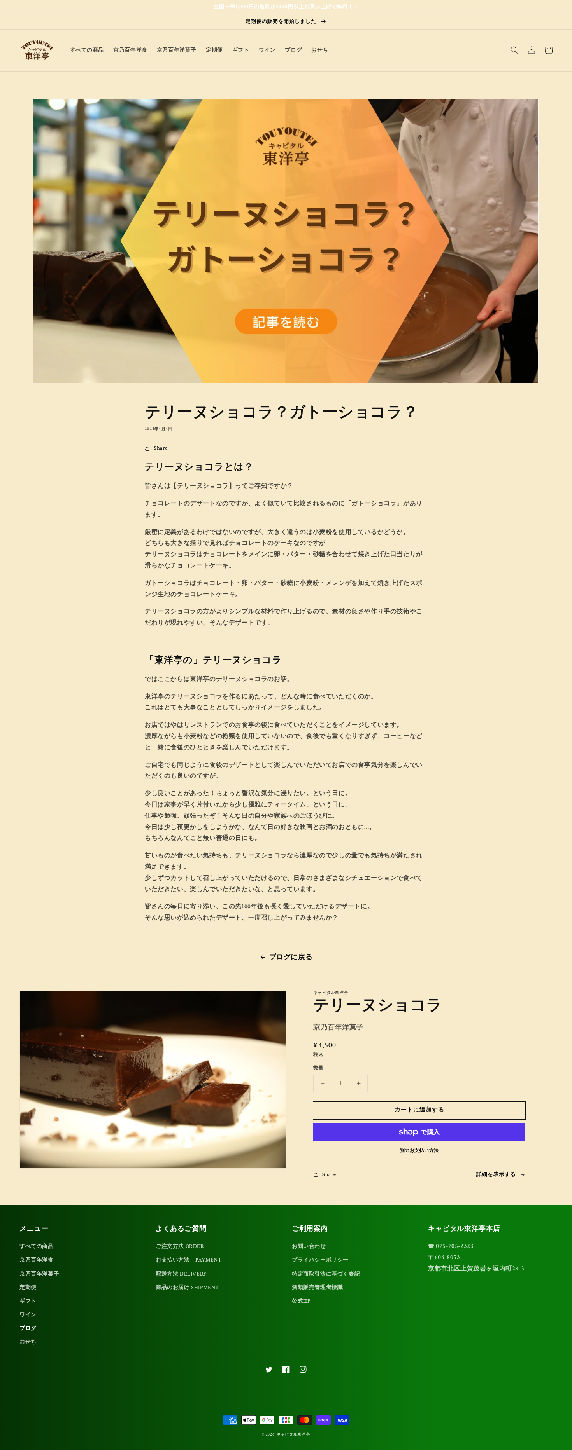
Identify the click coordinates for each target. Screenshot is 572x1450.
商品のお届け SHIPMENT (187, 1287)
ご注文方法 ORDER (180, 1246)
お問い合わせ (309, 1246)
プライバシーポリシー (320, 1259)
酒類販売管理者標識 (317, 1287)
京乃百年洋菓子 (39, 1273)
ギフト (28, 1301)
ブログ (28, 1328)
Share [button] (161, 448)
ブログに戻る (291, 957)
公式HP (301, 1301)
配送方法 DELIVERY (181, 1273)
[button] (514, 50)
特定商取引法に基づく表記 (326, 1273)
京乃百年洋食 (36, 1259)
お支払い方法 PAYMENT (188, 1259)
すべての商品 (36, 1246)
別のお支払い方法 (419, 1150)
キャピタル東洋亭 (293, 1434)
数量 (318, 1068)
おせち (28, 1341)
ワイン (28, 1314)
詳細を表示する (496, 1174)
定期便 (28, 1287)
